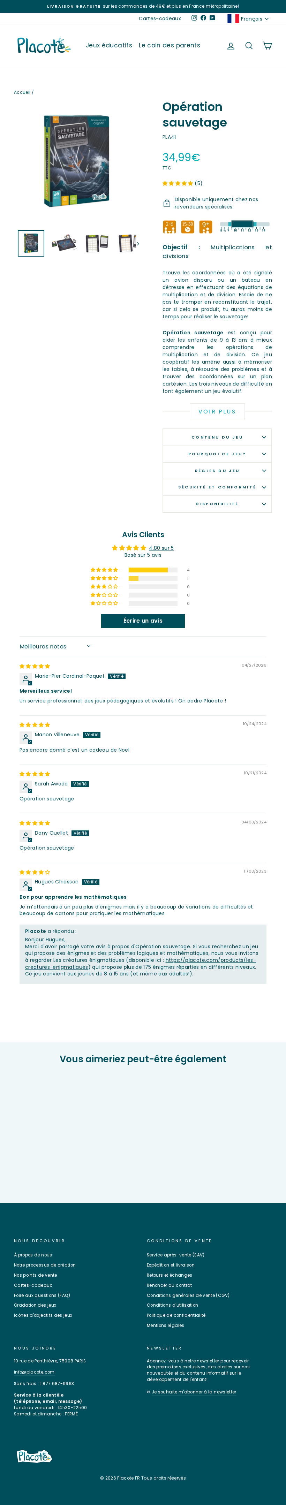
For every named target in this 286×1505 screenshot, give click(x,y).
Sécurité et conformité (217, 487)
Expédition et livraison (171, 1265)
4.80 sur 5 (161, 548)
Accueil (22, 92)
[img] (35, 666)
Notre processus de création (45, 1265)
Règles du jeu (217, 470)
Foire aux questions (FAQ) (42, 1295)
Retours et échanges (170, 1275)
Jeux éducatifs (109, 45)
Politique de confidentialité (176, 1315)
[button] (179, 183)
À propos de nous (33, 1255)
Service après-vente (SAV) (176, 1255)
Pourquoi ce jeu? (217, 454)
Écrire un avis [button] (143, 621)
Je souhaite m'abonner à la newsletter (194, 1392)
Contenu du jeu (217, 437)
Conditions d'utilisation (172, 1305)
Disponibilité (217, 504)
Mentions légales (166, 1325)
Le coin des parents (169, 45)
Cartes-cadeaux (160, 18)
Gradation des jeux (35, 1305)
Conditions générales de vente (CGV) (188, 1295)
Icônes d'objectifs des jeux (43, 1315)
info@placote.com (34, 1372)
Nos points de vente (35, 1275)
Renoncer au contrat (169, 1285)
